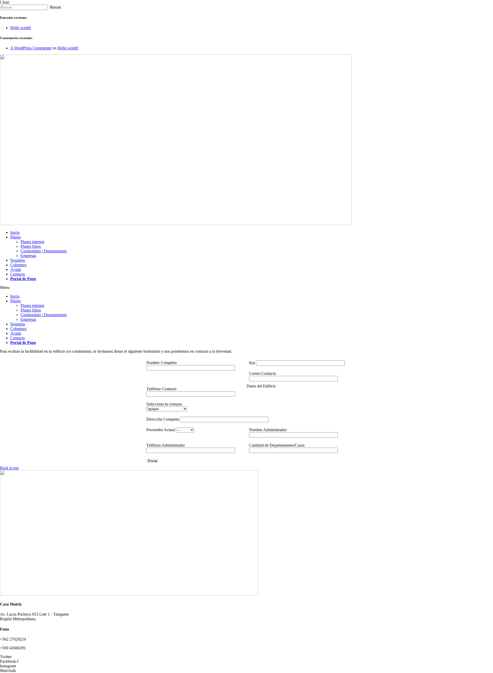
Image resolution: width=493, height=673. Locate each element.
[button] (246, 287)
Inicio (15, 232)
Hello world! (20, 27)
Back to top (9, 468)
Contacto (17, 274)
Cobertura (18, 265)
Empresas (28, 255)
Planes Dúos (31, 246)
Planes (15, 237)
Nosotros (17, 260)
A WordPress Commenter (31, 48)
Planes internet (32, 242)
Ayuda (15, 269)
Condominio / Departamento (44, 251)
